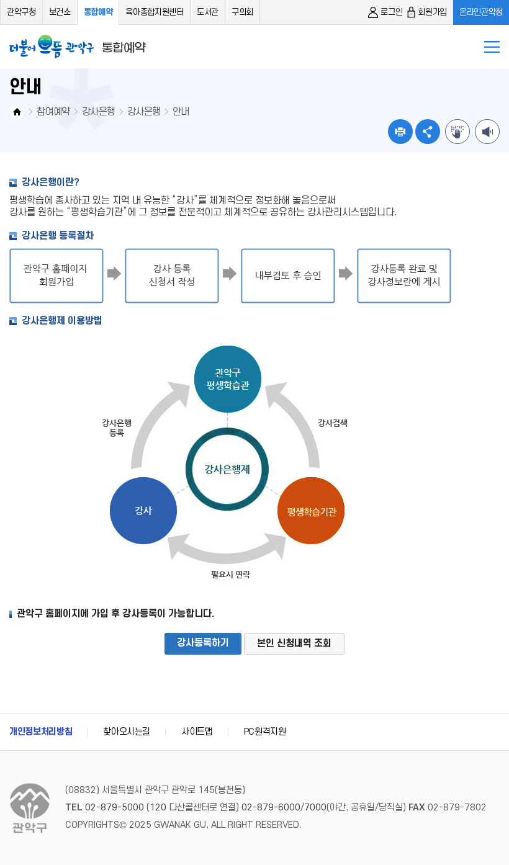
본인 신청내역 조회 (294, 643)
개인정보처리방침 (40, 732)
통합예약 (98, 12)
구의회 (242, 12)
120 (158, 807)
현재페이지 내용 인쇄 (400, 131)
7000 (315, 807)
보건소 (60, 12)
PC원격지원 (265, 732)
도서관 (207, 12)
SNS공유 (427, 131)
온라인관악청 (481, 12)
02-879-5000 (114, 807)
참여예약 (53, 111)
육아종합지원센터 (154, 12)
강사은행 (98, 111)
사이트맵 (197, 732)
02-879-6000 (270, 807)
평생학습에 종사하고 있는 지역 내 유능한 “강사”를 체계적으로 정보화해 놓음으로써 (172, 200)
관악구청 (21, 12)
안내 (181, 111)
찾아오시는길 (126, 732)
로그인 (391, 12)
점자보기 (457, 131)
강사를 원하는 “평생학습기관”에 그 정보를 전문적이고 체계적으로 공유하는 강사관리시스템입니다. (203, 212)
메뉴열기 (492, 47)
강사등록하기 (203, 642)
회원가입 (432, 12)
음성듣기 (487, 131)
